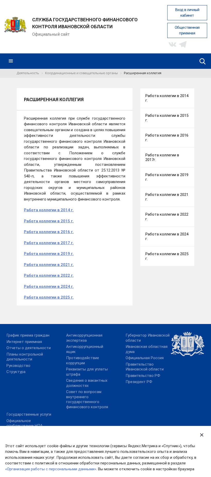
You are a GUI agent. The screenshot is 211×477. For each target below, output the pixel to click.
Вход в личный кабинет (187, 13)
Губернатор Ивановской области (148, 338)
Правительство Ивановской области (145, 367)
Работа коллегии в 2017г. (162, 157)
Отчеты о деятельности (28, 348)
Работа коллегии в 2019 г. (49, 253)
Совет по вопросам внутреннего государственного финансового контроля (87, 399)
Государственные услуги (28, 414)
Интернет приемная (24, 341)
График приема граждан (27, 335)
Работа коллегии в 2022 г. (49, 275)
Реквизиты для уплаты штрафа (87, 372)
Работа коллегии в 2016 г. (49, 232)
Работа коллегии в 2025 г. (49, 297)
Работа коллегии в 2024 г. (49, 286)
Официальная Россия (145, 358)
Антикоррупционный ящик (84, 349)
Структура (15, 371)
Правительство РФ (143, 375)
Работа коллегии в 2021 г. (49, 264)
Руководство (18, 365)
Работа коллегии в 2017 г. (49, 243)
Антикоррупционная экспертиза (84, 338)
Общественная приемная (187, 30)
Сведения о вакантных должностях (86, 383)
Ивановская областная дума (147, 349)
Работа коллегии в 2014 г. (49, 210)
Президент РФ (139, 381)
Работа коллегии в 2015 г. (49, 221)
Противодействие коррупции (82, 360)
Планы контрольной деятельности (24, 357)
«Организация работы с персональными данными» (50, 469)
